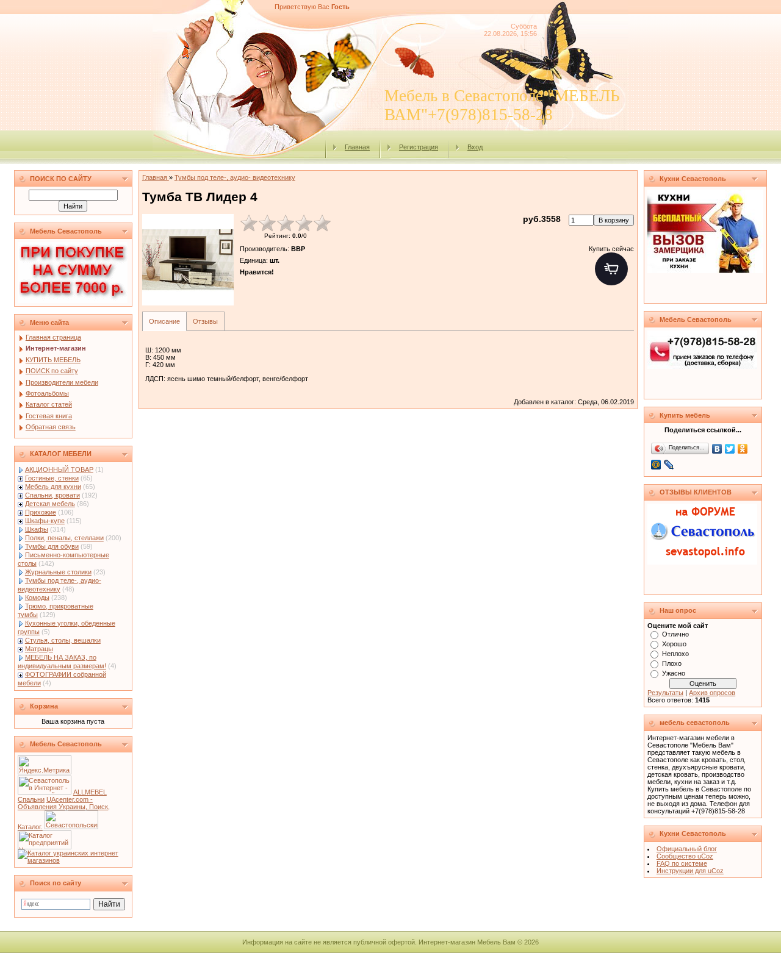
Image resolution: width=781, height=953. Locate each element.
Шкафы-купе (45, 520)
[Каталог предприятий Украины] (44, 847)
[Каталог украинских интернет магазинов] (73, 860)
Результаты (665, 692)
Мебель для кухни (53, 486)
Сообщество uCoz (685, 856)
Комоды (37, 597)
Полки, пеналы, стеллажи (64, 537)
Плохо (672, 663)
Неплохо (675, 653)
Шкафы (36, 529)
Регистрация (418, 147)
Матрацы (39, 648)
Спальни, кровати (52, 495)
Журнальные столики (58, 572)
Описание (164, 321)
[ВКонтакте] (717, 449)
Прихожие (40, 512)
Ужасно (673, 673)
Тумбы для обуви (52, 546)
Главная (357, 147)
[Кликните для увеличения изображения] (188, 259)
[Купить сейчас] (611, 268)
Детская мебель (50, 503)
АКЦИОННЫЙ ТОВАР (59, 469)
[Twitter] (730, 449)
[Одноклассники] (742, 449)
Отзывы (205, 321)
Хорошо (674, 644)
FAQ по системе (682, 863)
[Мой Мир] (656, 465)
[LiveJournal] (669, 465)
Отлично (675, 634)
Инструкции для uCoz (690, 870)
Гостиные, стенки (52, 478)
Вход (475, 147)
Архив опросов (712, 692)
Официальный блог (687, 848)
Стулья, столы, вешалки (63, 640)
